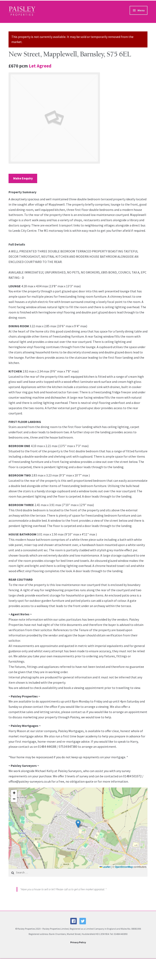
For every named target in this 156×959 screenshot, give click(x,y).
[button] (78, 824)
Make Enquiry (23, 178)
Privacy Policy (78, 942)
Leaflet (106, 867)
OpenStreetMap (124, 867)
